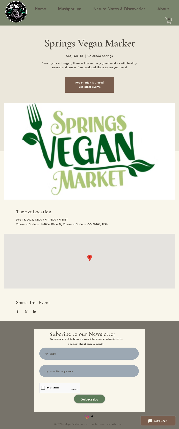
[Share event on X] (26, 311)
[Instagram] (87, 417)
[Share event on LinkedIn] (34, 311)
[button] (169, 20)
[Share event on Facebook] (17, 311)
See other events (90, 86)
